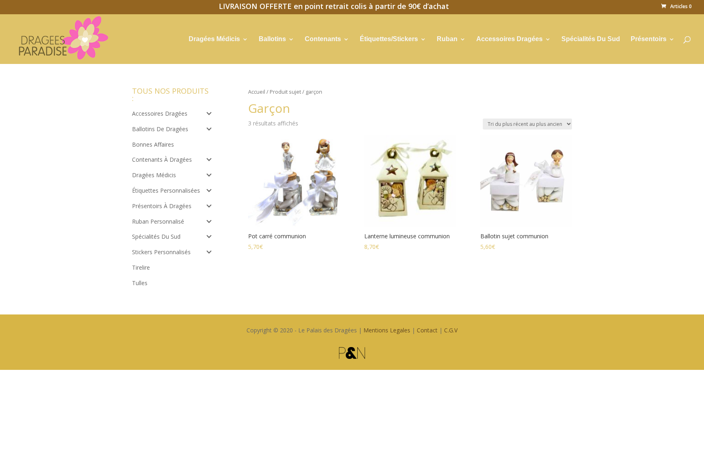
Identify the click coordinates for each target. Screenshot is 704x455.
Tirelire (141, 267)
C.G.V (451, 330)
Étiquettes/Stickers (389, 39)
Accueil (256, 91)
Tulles (139, 283)
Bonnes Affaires (153, 144)
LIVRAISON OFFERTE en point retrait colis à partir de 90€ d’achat (334, 7)
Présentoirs (649, 39)
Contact (427, 330)
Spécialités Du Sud (590, 39)
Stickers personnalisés (161, 252)
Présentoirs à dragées (161, 206)
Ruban (447, 39)
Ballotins (272, 39)
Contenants (323, 39)
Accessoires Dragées (509, 39)
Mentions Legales (386, 330)
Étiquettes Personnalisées (166, 190)
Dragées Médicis (214, 39)
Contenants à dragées (162, 159)
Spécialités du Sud (156, 236)
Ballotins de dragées (160, 129)
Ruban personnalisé (158, 221)
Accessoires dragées (159, 113)
